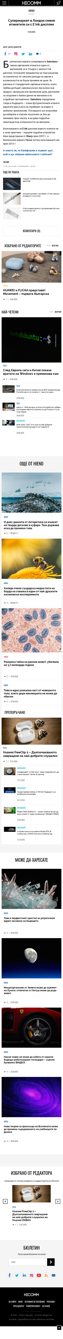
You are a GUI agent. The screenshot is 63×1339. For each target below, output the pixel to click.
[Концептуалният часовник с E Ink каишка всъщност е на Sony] (12, 199)
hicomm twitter (17, 1275)
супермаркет (23, 166)
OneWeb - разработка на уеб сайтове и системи (31, 1319)
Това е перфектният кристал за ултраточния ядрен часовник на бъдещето (29, 919)
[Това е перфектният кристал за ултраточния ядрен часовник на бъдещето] (32, 889)
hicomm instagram (31, 1275)
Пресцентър (18, 1306)
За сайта (12, 1301)
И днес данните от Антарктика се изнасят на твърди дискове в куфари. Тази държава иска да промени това (31, 525)
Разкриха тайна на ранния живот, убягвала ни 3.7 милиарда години (31, 663)
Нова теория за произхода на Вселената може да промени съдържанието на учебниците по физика (31, 1129)
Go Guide (46, 1306)
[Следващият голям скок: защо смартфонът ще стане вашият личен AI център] (10, 771)
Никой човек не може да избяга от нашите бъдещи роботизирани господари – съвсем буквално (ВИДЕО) (29, 1060)
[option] (31, 391)
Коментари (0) (31, 231)
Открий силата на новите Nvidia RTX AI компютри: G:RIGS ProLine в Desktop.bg (34, 832)
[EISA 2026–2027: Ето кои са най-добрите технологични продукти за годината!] (8, 426)
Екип (20, 1301)
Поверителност (33, 1306)
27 (9, 54)
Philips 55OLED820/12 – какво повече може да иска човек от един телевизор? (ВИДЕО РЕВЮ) (38, 813)
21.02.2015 (31, 32)
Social (5, 285)
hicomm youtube (39, 1275)
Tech (5, 365)
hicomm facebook (9, 1275)
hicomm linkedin (24, 1275)
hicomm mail (53, 1275)
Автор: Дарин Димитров (12, 47)
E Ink (5, 166)
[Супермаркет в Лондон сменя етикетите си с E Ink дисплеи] (16, 54)
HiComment (20, 421)
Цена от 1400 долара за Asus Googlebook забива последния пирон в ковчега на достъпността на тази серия (38, 409)
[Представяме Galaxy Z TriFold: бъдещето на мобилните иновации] (10, 790)
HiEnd (31, 11)
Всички (55, 245)
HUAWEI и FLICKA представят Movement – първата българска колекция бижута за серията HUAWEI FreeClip (30, 295)
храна (32, 166)
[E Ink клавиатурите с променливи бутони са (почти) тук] (12, 213)
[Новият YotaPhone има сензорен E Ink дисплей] (12, 184)
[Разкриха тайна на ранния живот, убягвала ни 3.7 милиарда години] (32, 630)
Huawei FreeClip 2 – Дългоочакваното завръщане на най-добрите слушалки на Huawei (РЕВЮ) (30, 756)
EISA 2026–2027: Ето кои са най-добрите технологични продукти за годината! (34, 426)
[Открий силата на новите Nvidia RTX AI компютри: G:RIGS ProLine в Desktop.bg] (10, 829)
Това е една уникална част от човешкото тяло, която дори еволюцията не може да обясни (30, 693)
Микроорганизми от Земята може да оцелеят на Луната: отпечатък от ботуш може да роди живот (30, 990)
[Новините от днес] (58, 3)
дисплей (12, 166)
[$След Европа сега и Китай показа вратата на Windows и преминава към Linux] (32, 340)
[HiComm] (31, 4)
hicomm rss (46, 1275)
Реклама (51, 1301)
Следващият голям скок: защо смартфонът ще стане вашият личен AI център (38, 773)
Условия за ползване (35, 1301)
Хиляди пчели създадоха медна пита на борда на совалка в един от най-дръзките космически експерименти (30, 591)
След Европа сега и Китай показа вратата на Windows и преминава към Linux (30, 373)
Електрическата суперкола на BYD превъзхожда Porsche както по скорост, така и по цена (38, 391)
